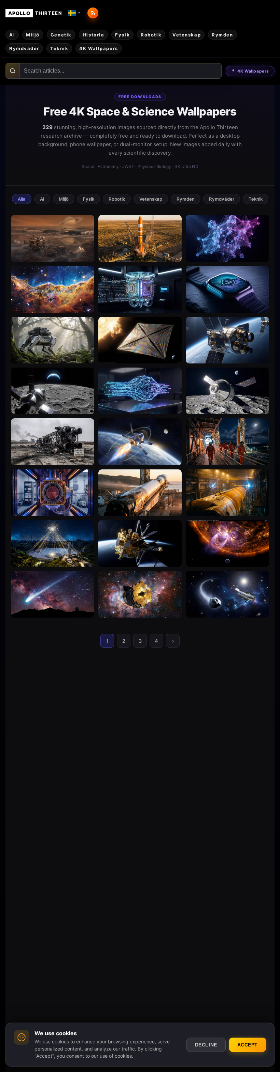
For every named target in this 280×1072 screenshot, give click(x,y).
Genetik (61, 34)
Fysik (122, 34)
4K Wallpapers (253, 71)
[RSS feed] (92, 12)
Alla (22, 199)
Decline (206, 1044)
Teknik (59, 48)
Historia (93, 34)
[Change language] (74, 13)
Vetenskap (186, 34)
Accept (247, 1044)
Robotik (151, 34)
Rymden (222, 34)
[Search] (13, 70)
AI (12, 34)
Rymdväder (24, 48)
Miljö (33, 34)
